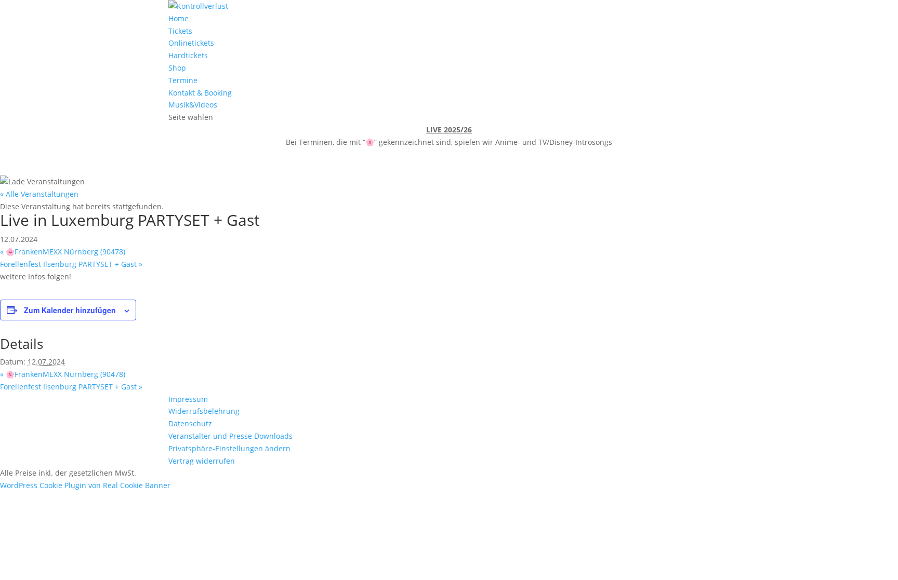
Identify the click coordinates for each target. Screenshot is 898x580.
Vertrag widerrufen (201, 461)
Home (178, 18)
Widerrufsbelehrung (204, 411)
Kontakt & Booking (200, 93)
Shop (177, 68)
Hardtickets (188, 55)
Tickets (180, 31)
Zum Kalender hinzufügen (70, 310)
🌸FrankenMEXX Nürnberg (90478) (62, 252)
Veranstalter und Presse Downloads (230, 436)
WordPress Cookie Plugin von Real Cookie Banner (85, 485)
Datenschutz (190, 423)
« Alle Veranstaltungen (39, 194)
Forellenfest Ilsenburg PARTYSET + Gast (71, 264)
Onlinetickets (191, 43)
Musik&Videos (192, 105)
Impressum (188, 399)
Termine (182, 80)
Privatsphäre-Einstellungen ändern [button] (229, 448)
